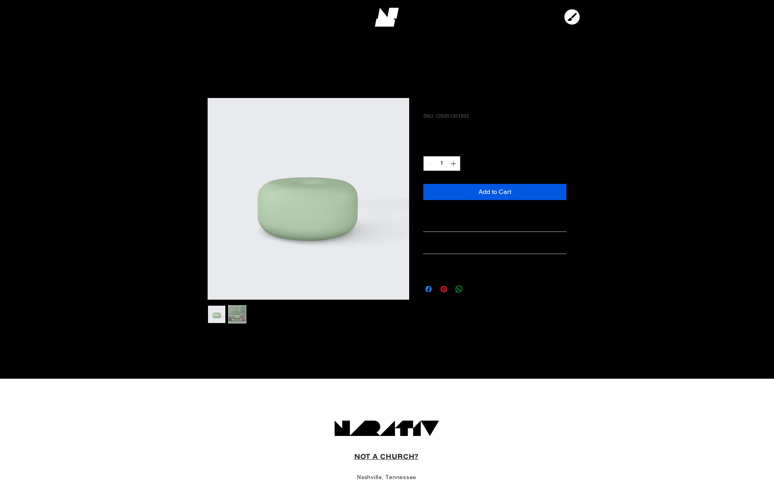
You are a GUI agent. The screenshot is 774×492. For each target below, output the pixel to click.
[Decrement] (429, 163)
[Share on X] (474, 289)
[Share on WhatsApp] (459, 289)
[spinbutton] (442, 163)
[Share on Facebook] (428, 289)
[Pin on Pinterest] (444, 289)
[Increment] (454, 163)
